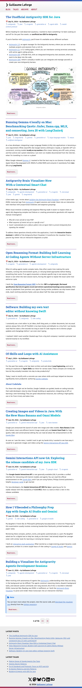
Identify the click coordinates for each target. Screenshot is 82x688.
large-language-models (58, 137)
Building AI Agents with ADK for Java (22, 671)
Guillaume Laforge (45, 684)
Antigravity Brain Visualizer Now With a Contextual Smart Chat (32, 643)
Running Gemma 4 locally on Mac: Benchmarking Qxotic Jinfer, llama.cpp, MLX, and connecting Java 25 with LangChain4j (37, 126)
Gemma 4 (26, 160)
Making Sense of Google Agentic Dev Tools (24, 661)
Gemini (69, 546)
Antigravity (26, 39)
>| (47, 621)
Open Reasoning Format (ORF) (25, 284)
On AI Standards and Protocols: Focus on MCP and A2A (29, 666)
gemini (17, 194)
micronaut (65, 192)
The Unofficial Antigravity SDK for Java (33, 17)
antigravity (11, 24)
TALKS (15, 9)
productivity (47, 361)
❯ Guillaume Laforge (19, 5)
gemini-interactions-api (29, 422)
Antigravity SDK (15, 59)
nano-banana (52, 422)
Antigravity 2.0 (14, 44)
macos (72, 137)
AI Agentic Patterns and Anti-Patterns (22, 669)
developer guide (17, 482)
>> (43, 621)
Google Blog (10, 435)
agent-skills (54, 24)
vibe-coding (37, 318)
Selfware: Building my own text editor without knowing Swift (32, 651)
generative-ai (41, 24)
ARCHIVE (25, 9)
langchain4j (19, 137)
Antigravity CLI (14, 49)
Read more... (11, 113)
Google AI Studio (57, 546)
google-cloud (52, 469)
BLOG (8, 9)
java (21, 24)
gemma (29, 137)
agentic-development (27, 192)
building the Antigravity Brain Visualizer (44, 199)
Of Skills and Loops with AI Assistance (32, 354)
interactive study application (23, 544)
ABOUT (34, 9)
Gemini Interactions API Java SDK (56, 443)
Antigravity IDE (14, 54)
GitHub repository (30, 604)
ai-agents (30, 24)
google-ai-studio (47, 519)
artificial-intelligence (15, 140)
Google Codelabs (42, 379)
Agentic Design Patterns (18, 664)
